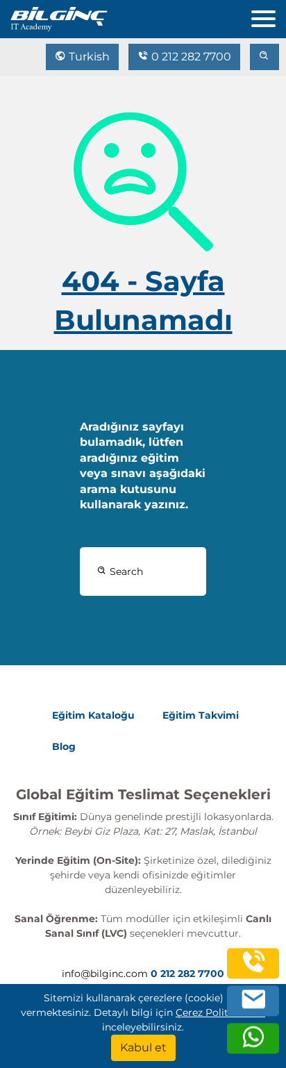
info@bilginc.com (105, 973)
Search (125, 571)
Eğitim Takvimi (200, 715)
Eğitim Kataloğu (93, 715)
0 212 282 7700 (190, 56)
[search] (264, 57)
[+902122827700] (253, 970)
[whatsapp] (253, 1045)
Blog (64, 746)
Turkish (88, 56)
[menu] (268, 15)
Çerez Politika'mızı (220, 1012)
